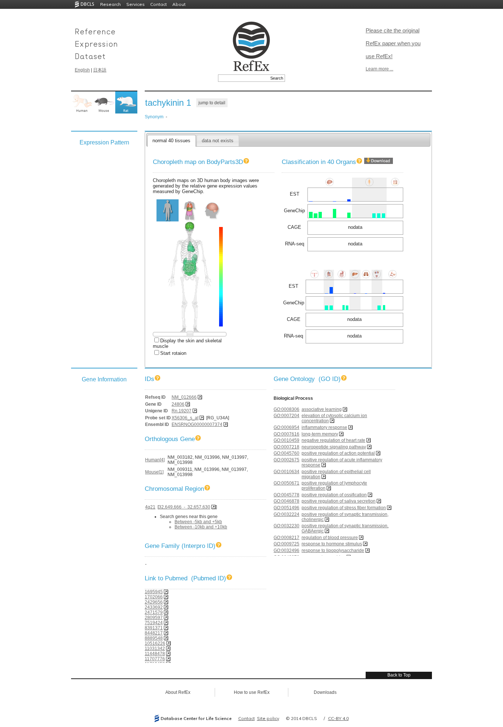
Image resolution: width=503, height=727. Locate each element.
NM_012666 (184, 397)
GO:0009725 (286, 543)
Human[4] (155, 459)
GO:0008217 (286, 537)
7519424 (154, 622)
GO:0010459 (286, 440)
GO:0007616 (286, 434)
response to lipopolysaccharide (333, 550)
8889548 (154, 638)
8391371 (154, 627)
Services (135, 4)
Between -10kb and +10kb (201, 526)
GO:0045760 (286, 453)
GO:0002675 (286, 459)
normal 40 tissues (171, 140)
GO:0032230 (286, 525)
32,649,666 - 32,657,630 (184, 507)
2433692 (154, 607)
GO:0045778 (286, 494)
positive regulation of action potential (338, 453)
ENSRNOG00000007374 (197, 424)
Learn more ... (379, 68)
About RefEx (177, 692)
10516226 (155, 643)
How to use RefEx (252, 692)
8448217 (154, 633)
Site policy (268, 718)
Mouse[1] (154, 472)
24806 (178, 404)
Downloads (325, 692)
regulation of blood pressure (330, 537)
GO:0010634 (286, 471)
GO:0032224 (286, 514)
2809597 (154, 617)
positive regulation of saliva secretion (339, 501)
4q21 (150, 507)
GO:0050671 (286, 483)
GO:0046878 (286, 501)
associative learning (322, 409)
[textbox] (243, 78)
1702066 (154, 597)
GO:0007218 (286, 447)
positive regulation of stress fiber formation (344, 507)
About (179, 4)
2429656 (154, 602)
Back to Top (399, 675)
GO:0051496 (286, 507)
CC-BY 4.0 (338, 718)
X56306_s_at (185, 417)
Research (110, 4)
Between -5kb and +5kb (198, 521)
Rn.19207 (181, 410)
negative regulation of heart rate (333, 440)
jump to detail (211, 102)
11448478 (155, 653)
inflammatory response (324, 427)
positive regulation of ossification (334, 494)
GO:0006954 (286, 427)
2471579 (154, 612)
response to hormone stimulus (332, 543)
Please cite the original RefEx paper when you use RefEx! (393, 43)
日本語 (99, 70)
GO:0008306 (286, 409)
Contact (158, 4)
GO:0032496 (286, 550)
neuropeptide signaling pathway (334, 447)
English (82, 70)
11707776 (155, 658)
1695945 (154, 591)
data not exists (217, 140)
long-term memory (320, 434)
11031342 (155, 648)
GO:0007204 (286, 415)
